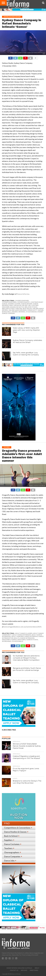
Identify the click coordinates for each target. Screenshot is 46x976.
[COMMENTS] (35, 57)
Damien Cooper (14, 304)
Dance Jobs (9, 860)
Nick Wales (27, 308)
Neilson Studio (31, 307)
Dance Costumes (12, 844)
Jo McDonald (17, 641)
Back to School (11, 836)
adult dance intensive (21, 635)
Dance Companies (12, 856)
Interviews (6, 641)
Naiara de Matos (17, 307)
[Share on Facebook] (10, 57)
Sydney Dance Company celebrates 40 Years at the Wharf (27, 341)
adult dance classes (23, 633)
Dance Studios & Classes (15, 832)
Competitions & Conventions (17, 828)
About (37, 968)
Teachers (8, 848)
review (15, 312)
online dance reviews (17, 310)
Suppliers (8, 840)
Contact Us (14, 970)
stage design (31, 312)
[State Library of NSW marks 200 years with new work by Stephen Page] (6, 331)
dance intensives (27, 638)
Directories (34, 970)
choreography (23, 302)
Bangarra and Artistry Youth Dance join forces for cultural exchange (27, 669)
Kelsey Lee (26, 305)
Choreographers (11, 852)
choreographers (9, 302)
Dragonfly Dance (9, 639)
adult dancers (17, 636)
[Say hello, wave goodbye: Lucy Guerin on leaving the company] (6, 356)
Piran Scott (32, 310)
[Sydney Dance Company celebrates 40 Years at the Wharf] (6, 343)
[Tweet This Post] (15, 57)
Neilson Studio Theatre (12, 308)
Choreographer (22, 300)
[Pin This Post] (25, 57)
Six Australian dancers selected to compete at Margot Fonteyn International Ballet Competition (26, 658)
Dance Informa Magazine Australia (19, 968)
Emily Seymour (15, 305)
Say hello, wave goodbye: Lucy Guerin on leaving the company (26, 354)
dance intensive (31, 636)
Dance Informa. (23, 294)
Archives (24, 970)
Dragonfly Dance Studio (27, 639)
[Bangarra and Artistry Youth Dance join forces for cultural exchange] (6, 671)
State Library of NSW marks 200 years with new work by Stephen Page (26, 330)
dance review (26, 304)
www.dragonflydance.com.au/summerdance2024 (22, 627)
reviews (21, 312)
